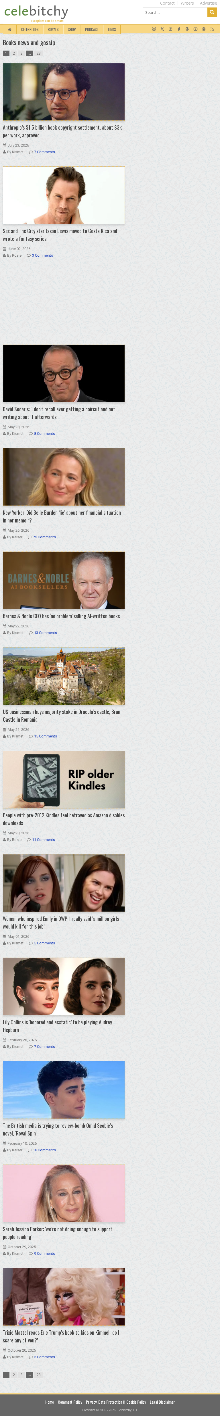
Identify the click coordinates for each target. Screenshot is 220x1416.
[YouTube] (195, 29)
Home (49, 1402)
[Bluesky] (154, 29)
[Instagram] (170, 29)
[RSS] (212, 29)
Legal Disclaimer (162, 1402)
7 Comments (44, 152)
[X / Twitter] (162, 29)
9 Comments (44, 1253)
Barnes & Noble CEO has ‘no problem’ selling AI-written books (61, 616)
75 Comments (44, 537)
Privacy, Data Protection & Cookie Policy (116, 1402)
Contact (167, 3)
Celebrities (30, 29)
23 (39, 53)
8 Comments (44, 433)
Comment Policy (70, 1402)
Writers (187, 3)
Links (112, 29)
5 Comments (44, 943)
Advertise (208, 3)
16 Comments (44, 1150)
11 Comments (43, 839)
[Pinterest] (204, 29)
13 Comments (45, 633)
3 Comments (42, 255)
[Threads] (187, 29)
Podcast (92, 29)
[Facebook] (179, 29)
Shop (72, 29)
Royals (53, 29)
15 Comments (45, 736)
